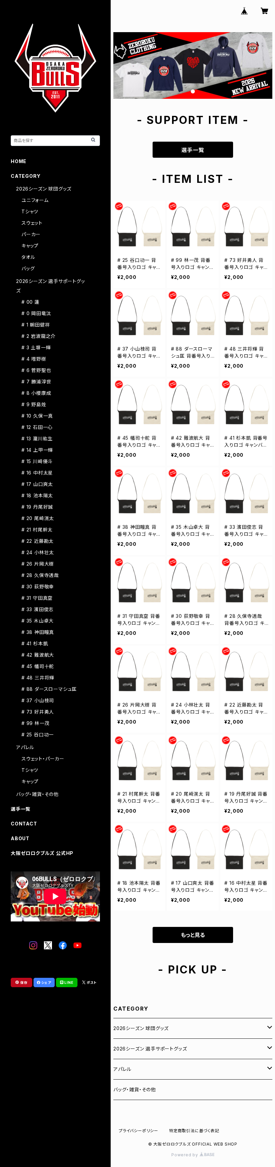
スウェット (32, 223)
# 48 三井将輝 (37, 677)
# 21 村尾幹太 (37, 529)
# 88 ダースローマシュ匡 (49, 689)
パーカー (31, 234)
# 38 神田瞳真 (37, 632)
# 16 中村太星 (37, 473)
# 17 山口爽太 (37, 484)
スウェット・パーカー (42, 758)
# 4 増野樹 (33, 359)
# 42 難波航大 (37, 655)
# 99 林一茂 (35, 723)
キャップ (30, 245)
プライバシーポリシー (138, 1130)
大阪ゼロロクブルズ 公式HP (42, 853)
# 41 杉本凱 (34, 643)
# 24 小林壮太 (37, 552)
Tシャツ (29, 211)
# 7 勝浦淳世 (36, 381)
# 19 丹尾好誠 (37, 507)
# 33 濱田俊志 (37, 609)
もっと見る (193, 935)
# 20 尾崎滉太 (37, 518)
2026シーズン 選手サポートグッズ (150, 1048)
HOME (18, 161)
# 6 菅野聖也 (36, 370)
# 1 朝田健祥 (35, 324)
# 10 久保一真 (37, 416)
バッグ (28, 268)
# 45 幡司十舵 (37, 666)
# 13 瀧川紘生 (37, 438)
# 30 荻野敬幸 (37, 586)
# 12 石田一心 (37, 427)
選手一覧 (192, 150)
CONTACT (24, 823)
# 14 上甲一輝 (37, 450)
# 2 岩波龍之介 (38, 336)
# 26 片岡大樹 (37, 564)
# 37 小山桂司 (37, 700)
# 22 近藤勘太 (37, 541)
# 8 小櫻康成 (36, 393)
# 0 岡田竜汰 (36, 313)
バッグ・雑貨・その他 (134, 1089)
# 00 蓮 (30, 302)
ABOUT (20, 838)
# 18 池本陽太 (37, 495)
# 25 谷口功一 (37, 734)
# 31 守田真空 (37, 598)
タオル (28, 257)
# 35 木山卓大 (37, 621)
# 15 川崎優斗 (37, 461)
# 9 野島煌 (33, 404)
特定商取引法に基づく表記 (194, 1130)
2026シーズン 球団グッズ (141, 1028)
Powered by (185, 1154)
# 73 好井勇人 (37, 712)
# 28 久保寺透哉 (40, 575)
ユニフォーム (35, 200)
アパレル (122, 1069)
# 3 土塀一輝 (36, 347)
